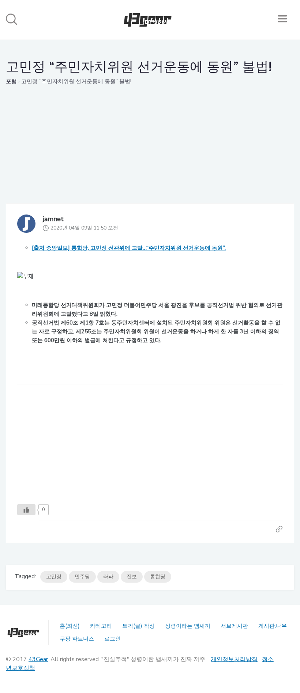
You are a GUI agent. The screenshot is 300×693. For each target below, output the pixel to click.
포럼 (11, 81)
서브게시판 (234, 626)
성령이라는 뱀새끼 (187, 626)
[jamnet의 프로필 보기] (26, 224)
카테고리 (101, 626)
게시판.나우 (272, 626)
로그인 (112, 638)
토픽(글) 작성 (138, 626)
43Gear (38, 659)
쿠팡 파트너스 (77, 638)
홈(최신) (70, 626)
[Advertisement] (150, 151)
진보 (132, 576)
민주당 (82, 576)
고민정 (53, 576)
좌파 (108, 576)
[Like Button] (26, 509)
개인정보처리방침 (234, 659)
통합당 (157, 576)
